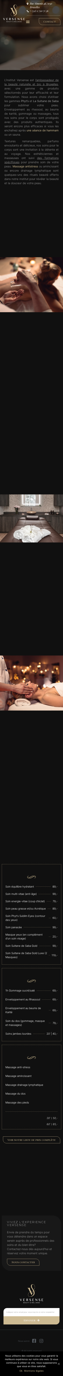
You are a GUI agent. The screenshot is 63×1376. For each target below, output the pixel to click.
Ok (21, 1370)
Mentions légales (34, 1370)
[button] (28, 21)
